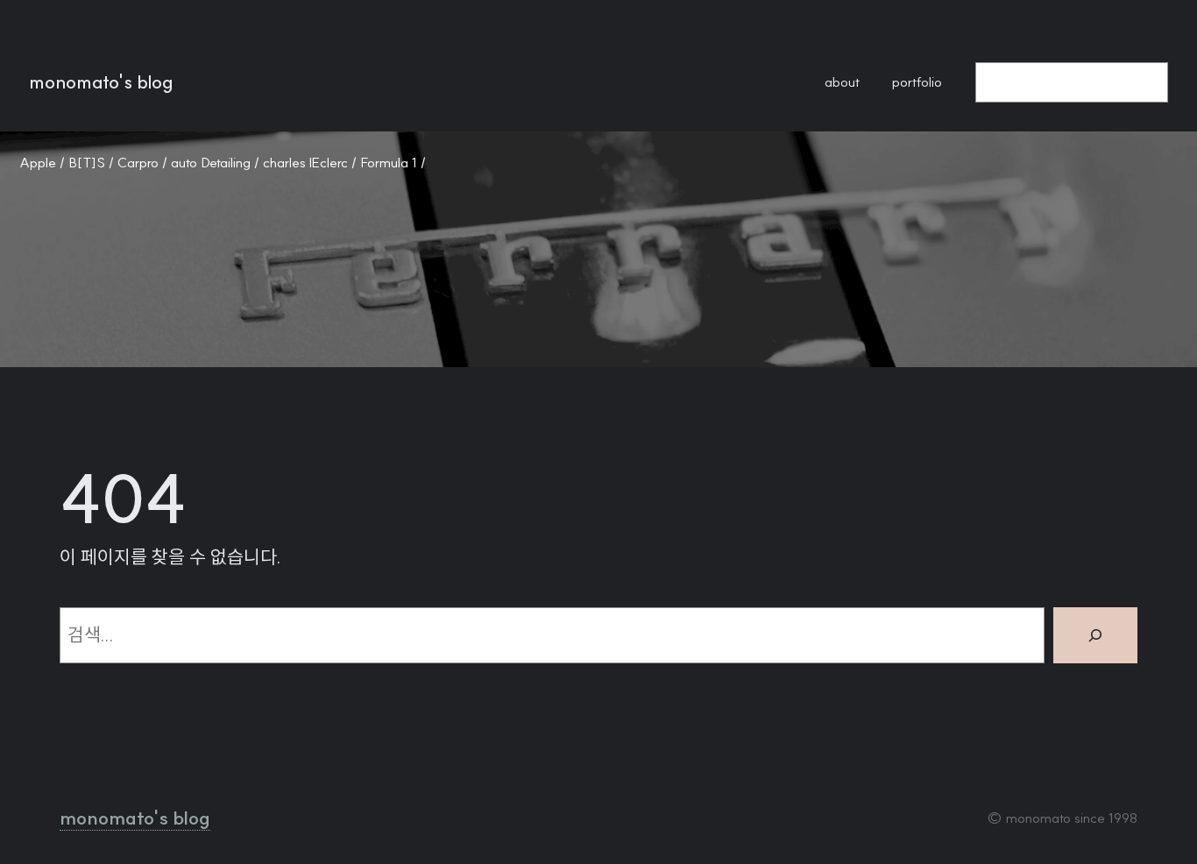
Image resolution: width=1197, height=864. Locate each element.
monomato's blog (101, 82)
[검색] (1095, 635)
